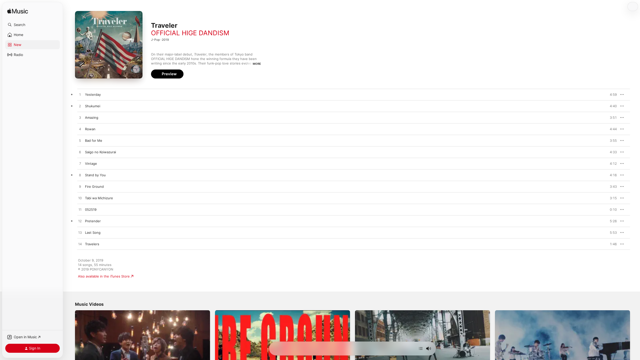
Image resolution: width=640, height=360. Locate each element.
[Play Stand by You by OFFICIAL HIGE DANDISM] (80, 175)
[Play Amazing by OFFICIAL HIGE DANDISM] (80, 118)
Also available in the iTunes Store (104, 276)
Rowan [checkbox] (90, 129)
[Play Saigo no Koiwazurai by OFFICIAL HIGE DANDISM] (80, 152)
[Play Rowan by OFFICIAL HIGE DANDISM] (80, 129)
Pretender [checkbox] (93, 221)
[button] (33, 24)
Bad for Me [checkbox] (93, 140)
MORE (257, 64)
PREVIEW (611, 94)
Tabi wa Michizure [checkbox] (99, 198)
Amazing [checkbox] (91, 118)
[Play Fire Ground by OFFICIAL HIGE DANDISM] (80, 186)
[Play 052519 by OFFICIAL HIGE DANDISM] (80, 210)
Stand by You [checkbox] (95, 175)
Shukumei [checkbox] (92, 106)
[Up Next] (421, 348)
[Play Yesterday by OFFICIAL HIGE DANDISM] (80, 94)
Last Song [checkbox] (92, 232)
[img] (17, 11)
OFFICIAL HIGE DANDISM (190, 33)
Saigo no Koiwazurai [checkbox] (100, 152)
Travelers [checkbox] (92, 244)
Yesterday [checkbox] (93, 94)
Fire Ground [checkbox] (94, 186)
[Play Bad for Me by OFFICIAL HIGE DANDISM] (80, 140)
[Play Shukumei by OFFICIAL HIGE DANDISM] (80, 106)
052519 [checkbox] (90, 210)
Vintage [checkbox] (91, 164)
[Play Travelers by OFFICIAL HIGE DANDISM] (80, 244)
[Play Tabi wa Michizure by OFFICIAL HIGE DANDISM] (80, 198)
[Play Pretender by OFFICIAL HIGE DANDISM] (80, 221)
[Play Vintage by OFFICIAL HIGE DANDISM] (80, 164)
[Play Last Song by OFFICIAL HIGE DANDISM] (80, 232)
